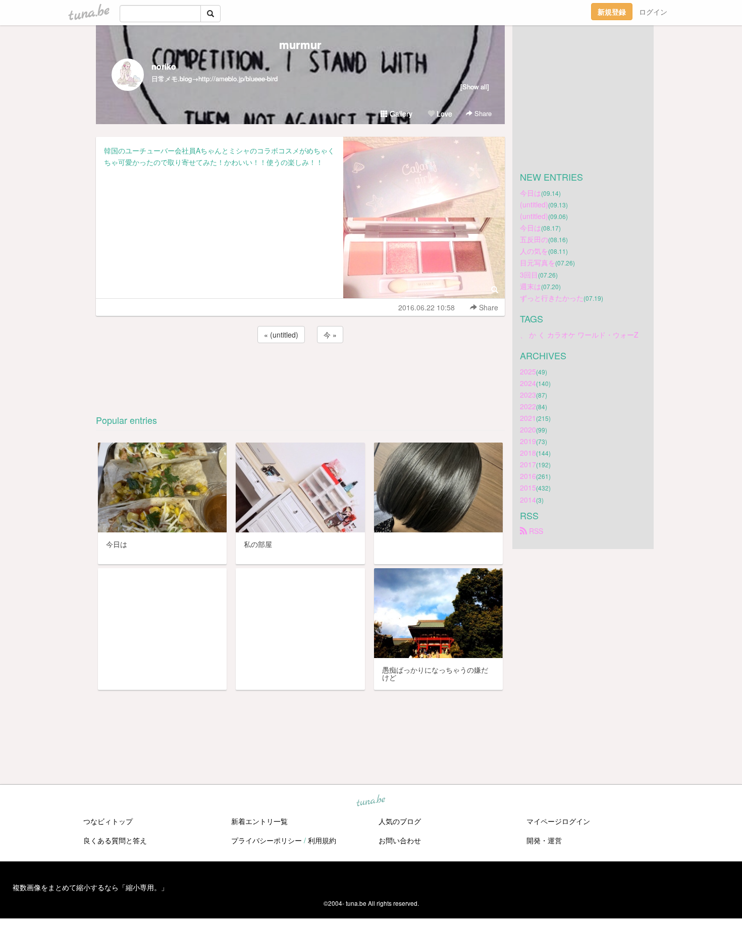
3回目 (529, 274)
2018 (528, 453)
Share (482, 113)
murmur (300, 44)
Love (443, 113)
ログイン (653, 12)
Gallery (400, 113)
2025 (528, 371)
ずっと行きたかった (552, 298)
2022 (528, 406)
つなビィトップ (108, 821)
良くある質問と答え (115, 840)
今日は (530, 193)
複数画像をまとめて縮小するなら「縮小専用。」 (90, 887)
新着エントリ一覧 (259, 821)
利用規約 (322, 840)
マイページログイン (558, 821)
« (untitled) (281, 335)
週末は (530, 286)
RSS (535, 531)
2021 (528, 418)
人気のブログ (400, 821)
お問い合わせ (400, 840)
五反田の (534, 239)
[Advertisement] (300, 372)
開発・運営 (544, 840)
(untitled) (534, 204)
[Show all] (474, 86)
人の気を (534, 251)
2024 (528, 383)
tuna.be (370, 801)
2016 (528, 476)
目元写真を (537, 262)
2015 (528, 487)
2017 (528, 464)
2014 (528, 500)
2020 (528, 429)
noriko (163, 66)
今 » (330, 335)
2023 (528, 395)
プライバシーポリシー (266, 840)
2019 (528, 441)
